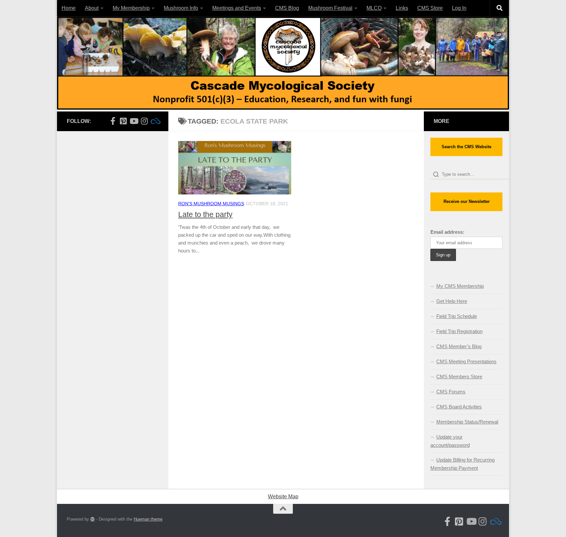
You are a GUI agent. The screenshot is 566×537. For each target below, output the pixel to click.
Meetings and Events (236, 8)
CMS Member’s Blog (458, 346)
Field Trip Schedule (456, 316)
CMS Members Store (459, 376)
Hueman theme (148, 519)
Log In (459, 8)
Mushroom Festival (330, 8)
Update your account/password (450, 441)
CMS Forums (450, 391)
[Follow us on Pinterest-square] (123, 121)
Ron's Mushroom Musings (211, 203)
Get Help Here (451, 301)
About (92, 8)
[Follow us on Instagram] (144, 121)
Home (69, 8)
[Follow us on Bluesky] (155, 121)
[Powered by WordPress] (92, 519)
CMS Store (430, 8)
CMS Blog (287, 8)
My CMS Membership (460, 286)
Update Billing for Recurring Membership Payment (462, 464)
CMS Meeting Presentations (466, 361)
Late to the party (205, 214)
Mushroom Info (181, 8)
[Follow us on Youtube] (134, 121)
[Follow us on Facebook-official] (113, 121)
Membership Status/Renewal (467, 422)
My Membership (131, 8)
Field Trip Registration (459, 331)
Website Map (283, 496)
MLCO (374, 8)
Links (402, 8)
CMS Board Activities (459, 406)
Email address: (447, 232)
